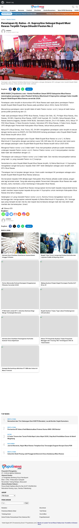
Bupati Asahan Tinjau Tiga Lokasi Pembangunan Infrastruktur (57, 312)
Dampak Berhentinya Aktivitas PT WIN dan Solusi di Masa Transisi (19, 369)
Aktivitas (4, 10)
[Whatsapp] (3, 214)
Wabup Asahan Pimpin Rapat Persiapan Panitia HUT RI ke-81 (58, 284)
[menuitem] (2, 2)
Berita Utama (11, 19)
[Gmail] (15, 214)
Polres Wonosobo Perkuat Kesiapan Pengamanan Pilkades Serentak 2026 (19, 284)
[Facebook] (7, 214)
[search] (76, 7)
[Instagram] (24, 214)
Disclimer (37, 10)
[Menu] (2, 7)
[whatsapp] (22, 89)
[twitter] (14, 89)
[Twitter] (11, 214)
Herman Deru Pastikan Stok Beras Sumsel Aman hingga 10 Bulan (18, 256)
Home (3, 19)
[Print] (19, 214)
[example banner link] (12, 469)
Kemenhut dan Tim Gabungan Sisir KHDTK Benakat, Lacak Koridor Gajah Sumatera (38, 421)
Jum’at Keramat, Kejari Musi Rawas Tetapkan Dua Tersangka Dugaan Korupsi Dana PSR (40, 445)
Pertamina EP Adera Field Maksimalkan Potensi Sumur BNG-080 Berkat (34, 429)
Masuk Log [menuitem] (10, 2)
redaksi (8, 30)
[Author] (3, 31)
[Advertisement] (39, 389)
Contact (29, 10)
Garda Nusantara (49, 10)
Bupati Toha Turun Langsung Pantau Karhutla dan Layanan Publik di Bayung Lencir (58, 256)
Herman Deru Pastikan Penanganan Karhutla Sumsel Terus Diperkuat (17, 339)
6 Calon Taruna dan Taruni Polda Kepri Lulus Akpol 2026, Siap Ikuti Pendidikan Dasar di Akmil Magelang (42, 437)
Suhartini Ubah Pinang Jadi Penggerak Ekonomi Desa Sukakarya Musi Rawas (36, 454)
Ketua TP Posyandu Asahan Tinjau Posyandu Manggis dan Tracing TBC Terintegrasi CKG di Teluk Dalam (57, 340)
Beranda (21, 10)
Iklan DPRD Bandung (65, 10)
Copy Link (29, 89)
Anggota (13, 10)
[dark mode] (73, 7)
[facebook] (10, 89)
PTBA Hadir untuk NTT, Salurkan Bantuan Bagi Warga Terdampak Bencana (18, 312)
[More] (28, 214)
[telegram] (18, 89)
